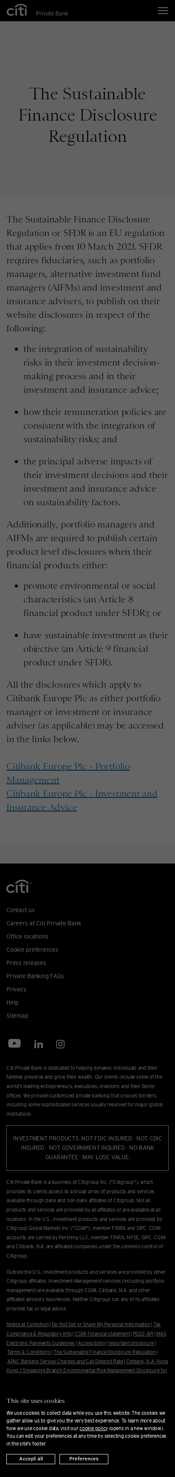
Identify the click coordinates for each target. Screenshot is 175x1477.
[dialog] (87, 1426)
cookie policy (93, 1428)
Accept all (31, 1459)
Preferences (84, 1459)
